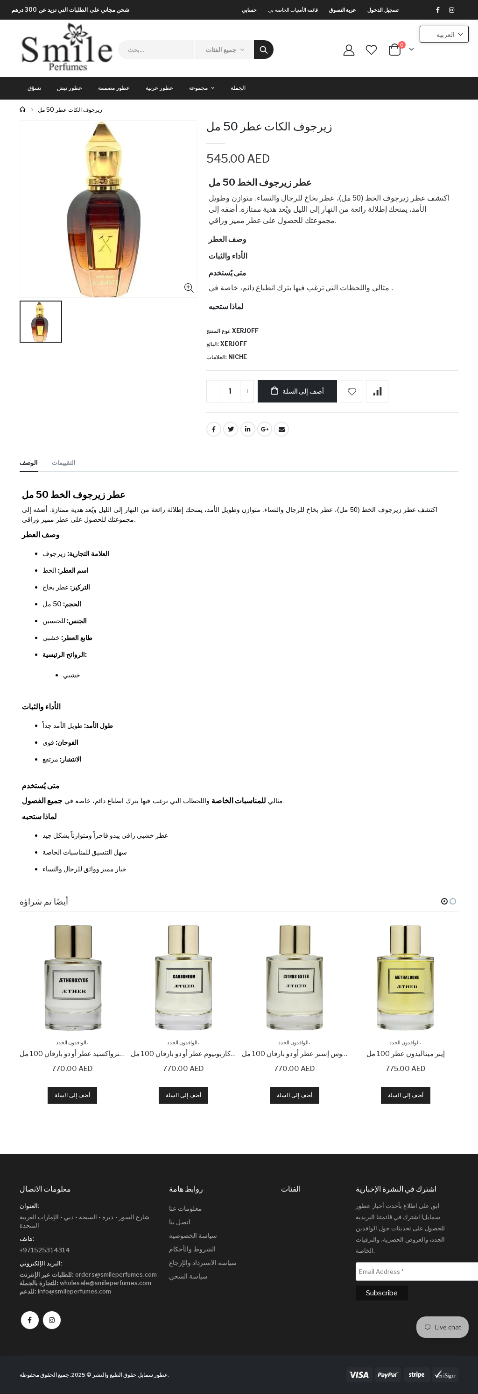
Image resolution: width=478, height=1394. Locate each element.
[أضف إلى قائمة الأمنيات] (352, 391)
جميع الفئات (221, 49)
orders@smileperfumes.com (88, 1274)
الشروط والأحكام (192, 1249)
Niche (237, 356)
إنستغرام (51, 1320)
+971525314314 (45, 1250)
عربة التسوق (342, 10)
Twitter (230, 429)
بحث (264, 49)
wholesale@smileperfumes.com (85, 1282)
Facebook (213, 429)
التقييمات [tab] (64, 462)
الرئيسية (23, 109)
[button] (444, 901)
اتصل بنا (179, 1222)
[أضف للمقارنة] (377, 391)
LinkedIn (247, 429)
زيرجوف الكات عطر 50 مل (269, 126)
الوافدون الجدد (71, 1042)
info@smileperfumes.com (66, 1291)
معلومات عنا (185, 1208)
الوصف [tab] (29, 462)
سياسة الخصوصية (193, 1235)
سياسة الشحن (188, 1276)
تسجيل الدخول (382, 10)
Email (281, 429)
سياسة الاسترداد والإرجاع (203, 1262)
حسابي (249, 10)
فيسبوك (30, 1320)
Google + (264, 429)
